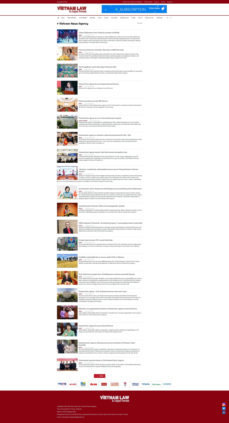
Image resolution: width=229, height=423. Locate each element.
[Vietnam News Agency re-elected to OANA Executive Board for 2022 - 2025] (67, 139)
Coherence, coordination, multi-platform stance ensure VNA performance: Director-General (109, 170)
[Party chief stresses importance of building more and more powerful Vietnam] (67, 278)
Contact (163, 2)
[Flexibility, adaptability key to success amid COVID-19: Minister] (67, 261)
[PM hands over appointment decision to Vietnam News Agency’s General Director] (67, 312)
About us (156, 2)
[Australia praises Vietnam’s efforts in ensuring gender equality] (67, 210)
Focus (99, 17)
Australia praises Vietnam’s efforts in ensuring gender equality (102, 206)
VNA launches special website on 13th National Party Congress (101, 360)
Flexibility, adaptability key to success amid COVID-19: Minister (101, 257)
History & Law (149, 17)
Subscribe (169, 2)
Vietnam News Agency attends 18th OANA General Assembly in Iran (103, 152)
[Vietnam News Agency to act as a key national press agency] (67, 122)
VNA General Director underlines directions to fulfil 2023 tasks (101, 50)
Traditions (159, 17)
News (62, 17)
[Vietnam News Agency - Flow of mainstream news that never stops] (67, 295)
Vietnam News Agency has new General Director (96, 326)
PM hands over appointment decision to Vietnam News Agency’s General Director (108, 309)
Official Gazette (148, 2)
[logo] (114, 398)
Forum (106, 17)
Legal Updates (71, 17)
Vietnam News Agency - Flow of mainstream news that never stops (103, 291)
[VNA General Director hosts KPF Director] (67, 105)
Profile (133, 17)
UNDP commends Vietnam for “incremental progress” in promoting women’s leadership (110, 223)
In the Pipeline (83, 17)
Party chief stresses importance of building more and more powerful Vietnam (107, 274)
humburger (170, 17)
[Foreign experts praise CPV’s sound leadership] (67, 244)
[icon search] (167, 17)
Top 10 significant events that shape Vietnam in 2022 (97, 67)
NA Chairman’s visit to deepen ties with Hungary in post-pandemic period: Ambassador (110, 189)
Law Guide (114, 17)
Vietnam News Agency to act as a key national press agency (100, 118)
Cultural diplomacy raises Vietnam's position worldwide (99, 33)
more (101, 376)
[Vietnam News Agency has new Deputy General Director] (67, 88)
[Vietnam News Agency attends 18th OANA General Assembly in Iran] (67, 156)
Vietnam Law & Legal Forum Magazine (132, 2)
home (58, 17)
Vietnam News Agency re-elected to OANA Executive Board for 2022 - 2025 (105, 135)
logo (72, 9)
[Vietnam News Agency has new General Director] (67, 329)
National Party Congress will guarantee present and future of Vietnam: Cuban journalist (107, 344)
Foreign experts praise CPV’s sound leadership (96, 240)
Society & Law (124, 17)
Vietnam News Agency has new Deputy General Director (99, 84)
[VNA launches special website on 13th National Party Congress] (67, 364)
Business (92, 17)
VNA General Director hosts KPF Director (93, 101)
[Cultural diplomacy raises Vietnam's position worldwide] (67, 36)
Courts (140, 17)
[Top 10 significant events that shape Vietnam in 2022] (67, 70)
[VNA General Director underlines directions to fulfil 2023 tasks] (67, 53)
